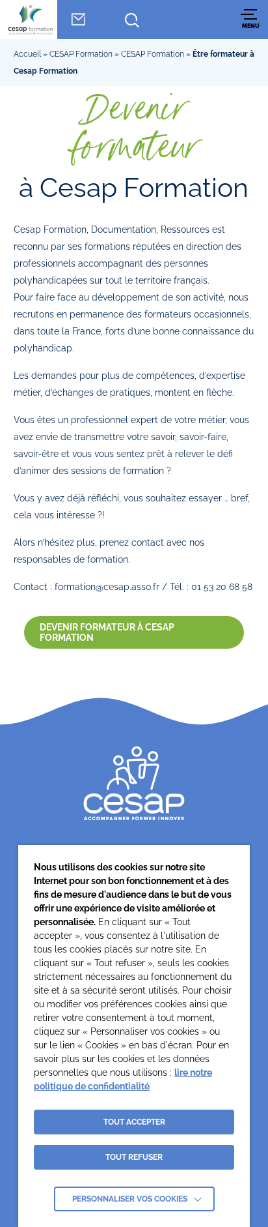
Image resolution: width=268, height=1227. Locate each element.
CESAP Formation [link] (81, 54)
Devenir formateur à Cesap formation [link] (107, 632)
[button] (251, 19)
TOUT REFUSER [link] (134, 1157)
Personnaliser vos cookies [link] (129, 1199)
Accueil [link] (27, 54)
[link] (30, 19)
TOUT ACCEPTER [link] (134, 1122)
